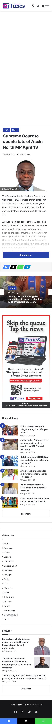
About (19, 705)
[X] (12, 267)
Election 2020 (10, 566)
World (6, 619)
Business (8, 548)
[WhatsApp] (19, 267)
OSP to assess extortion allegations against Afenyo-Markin (34, 429)
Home (12, 705)
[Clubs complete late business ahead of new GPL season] (10, 502)
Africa (7, 543)
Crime (7, 552)
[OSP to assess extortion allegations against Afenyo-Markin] (10, 430)
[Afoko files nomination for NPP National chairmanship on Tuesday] (10, 474)
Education (8, 561)
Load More (26, 514)
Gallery (7, 579)
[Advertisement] (26, 40)
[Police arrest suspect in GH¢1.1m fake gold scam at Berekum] (10, 488)
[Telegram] (26, 267)
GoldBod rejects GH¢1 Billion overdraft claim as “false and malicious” (34, 460)
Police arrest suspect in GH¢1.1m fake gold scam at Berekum (33, 487)
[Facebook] (5, 267)
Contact (38, 705)
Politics (7, 601)
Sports (7, 606)
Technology (9, 610)
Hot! (7, 130)
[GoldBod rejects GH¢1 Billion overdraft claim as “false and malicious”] (10, 461)
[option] (26, 292)
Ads (32, 705)
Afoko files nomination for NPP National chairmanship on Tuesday (33, 474)
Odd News (9, 597)
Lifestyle (8, 588)
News (14, 130)
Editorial (7, 557)
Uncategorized (11, 615)
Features (8, 570)
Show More (25, 255)
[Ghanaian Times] (13, 5)
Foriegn (7, 575)
